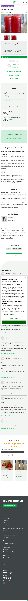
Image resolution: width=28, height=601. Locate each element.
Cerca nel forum (7, 560)
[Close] (25, 277)
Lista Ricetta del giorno (9, 524)
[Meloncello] (21, 465)
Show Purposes (14, 318)
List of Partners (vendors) (8, 314)
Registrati (5, 533)
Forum (5, 540)
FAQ (21, 595)
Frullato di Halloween (5, 474)
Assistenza (5, 549)
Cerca (4, 555)
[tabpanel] (14, 474)
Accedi (5, 530)
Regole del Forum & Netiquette (10, 551)
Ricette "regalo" (17, 248)
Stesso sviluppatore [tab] (7, 455)
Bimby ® (5, 545)
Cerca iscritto (6, 562)
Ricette (5, 516)
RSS (4, 564)
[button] (2, 2)
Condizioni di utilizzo (8, 592)
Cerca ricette (6, 518)
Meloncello (19, 474)
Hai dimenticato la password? (10, 535)
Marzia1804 (20, 476)
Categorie (5, 520)
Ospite (6, 338)
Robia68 (6, 477)
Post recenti (6, 537)
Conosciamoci (6, 547)
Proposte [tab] (16, 455)
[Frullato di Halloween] (7, 465)
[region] (14, 300)
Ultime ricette (6, 522)
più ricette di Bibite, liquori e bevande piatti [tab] (12, 452)
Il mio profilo (13, 528)
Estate (8, 248)
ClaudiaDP (15, 64)
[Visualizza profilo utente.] (9, 65)
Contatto (18, 589)
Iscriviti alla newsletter (9, 505)
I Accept (14, 322)
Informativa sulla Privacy (19, 592)
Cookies (14, 598)
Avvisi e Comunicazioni (8, 543)
